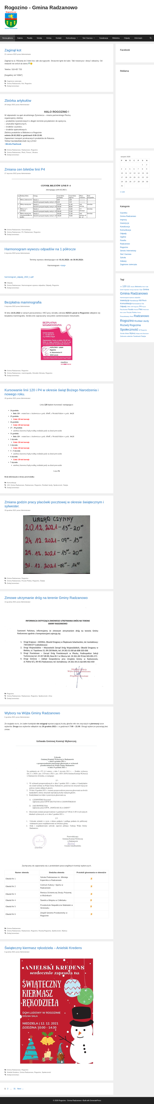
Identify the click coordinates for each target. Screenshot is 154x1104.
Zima (50, 696)
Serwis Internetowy (128, 251)
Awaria (132, 286)
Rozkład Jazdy (47, 485)
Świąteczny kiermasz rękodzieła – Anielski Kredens (43, 948)
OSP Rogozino (135, 306)
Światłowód (137, 336)
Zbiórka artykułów (18, 100)
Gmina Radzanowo (14, 83)
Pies (141, 309)
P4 (22, 232)
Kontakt (58, 38)
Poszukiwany (124, 316)
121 (128, 286)
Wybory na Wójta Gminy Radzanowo (32, 713)
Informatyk (138, 38)
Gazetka (123, 213)
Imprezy (123, 220)
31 (14, 1089)
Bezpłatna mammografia (23, 302)
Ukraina (35, 152)
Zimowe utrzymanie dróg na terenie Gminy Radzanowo (46, 598)
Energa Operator (134, 289)
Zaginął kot (13, 50)
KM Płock (142, 300)
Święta (65, 485)
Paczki (144, 306)
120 (8, 485)
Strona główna (7, 38)
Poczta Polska (27, 581)
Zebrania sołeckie (126, 336)
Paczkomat (124, 309)
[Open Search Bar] (150, 38)
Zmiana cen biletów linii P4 (25, 169)
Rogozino (28, 83)
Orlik (128, 306)
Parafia (29, 38)
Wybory (64, 931)
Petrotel (136, 309)
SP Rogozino (143, 330)
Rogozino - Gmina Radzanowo (41, 7)
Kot (23, 83)
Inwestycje (124, 223)
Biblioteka (116, 38)
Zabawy (123, 261)
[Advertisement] (135, 110)
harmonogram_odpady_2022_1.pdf (19, 277)
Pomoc (28, 152)
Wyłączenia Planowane (142, 333)
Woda (127, 333)
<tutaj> (63, 265)
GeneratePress (95, 1100)
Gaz (140, 289)
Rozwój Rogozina (45, 931)
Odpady (127, 38)
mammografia (26, 373)
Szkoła (39, 38)
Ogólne (123, 237)
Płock (23, 152)
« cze (122, 192)
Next (20, 1089)
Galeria (20, 38)
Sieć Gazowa (87, 38)
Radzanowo (26, 150)
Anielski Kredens (13, 1072)
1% (121, 286)
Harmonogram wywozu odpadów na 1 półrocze (40, 249)
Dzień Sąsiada (124, 289)
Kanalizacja (103, 38)
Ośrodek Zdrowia (38, 373)
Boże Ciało (145, 286)
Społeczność (57, 485)
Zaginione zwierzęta (14, 81)
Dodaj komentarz (13, 86)
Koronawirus (136, 303)
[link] (13, 144)
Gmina (48, 38)
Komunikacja (71, 38)
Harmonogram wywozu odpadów (33, 285)
